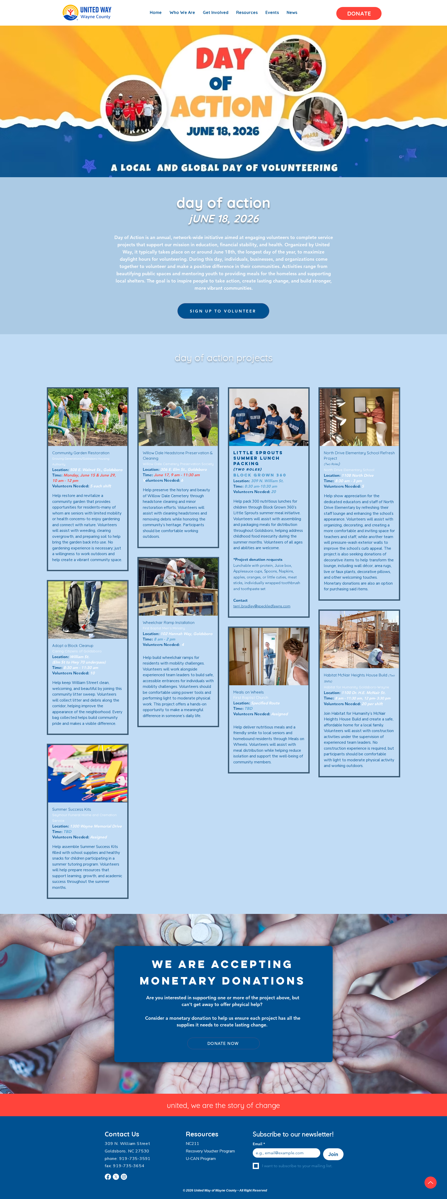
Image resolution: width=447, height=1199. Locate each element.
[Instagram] (124, 1177)
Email (259, 1144)
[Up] (430, 1182)
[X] (116, 1177)
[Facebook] (108, 1177)
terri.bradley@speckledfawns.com (261, 606)
